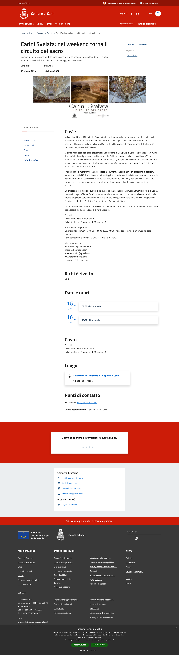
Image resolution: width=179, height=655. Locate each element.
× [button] (176, 628)
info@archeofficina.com (87, 402)
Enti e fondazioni (25, 571)
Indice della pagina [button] (31, 127)
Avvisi (128, 566)
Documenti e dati (25, 584)
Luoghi (129, 578)
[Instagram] (136, 13)
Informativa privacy (98, 604)
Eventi (49, 33)
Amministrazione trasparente (102, 599)
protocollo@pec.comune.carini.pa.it (33, 621)
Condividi (130, 44)
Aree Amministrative (26, 562)
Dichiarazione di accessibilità (102, 612)
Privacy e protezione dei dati (101, 617)
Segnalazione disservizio (64, 604)
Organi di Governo (25, 558)
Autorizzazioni (96, 579)
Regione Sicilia (24, 3)
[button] (89, 650)
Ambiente (94, 571)
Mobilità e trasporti (62, 586)
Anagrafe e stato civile (63, 558)
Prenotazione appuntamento (66, 599)
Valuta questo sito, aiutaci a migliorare (91, 521)
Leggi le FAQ (59, 608)
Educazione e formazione (100, 557)
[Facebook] (130, 13)
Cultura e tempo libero (63, 562)
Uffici (20, 566)
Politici (21, 575)
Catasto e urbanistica (62, 579)
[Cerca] (158, 13)
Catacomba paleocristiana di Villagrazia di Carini (96, 375)
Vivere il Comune (36, 33)
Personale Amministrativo (28, 579)
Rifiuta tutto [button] (99, 645)
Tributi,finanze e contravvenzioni (103, 566)
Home (23, 33)
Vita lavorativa (60, 566)
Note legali (94, 608)
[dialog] (89, 640)
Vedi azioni (143, 44)
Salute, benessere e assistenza (102, 575)
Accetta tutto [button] (80, 645)
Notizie (129, 558)
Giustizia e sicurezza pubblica (102, 562)
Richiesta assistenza (62, 612)
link (113, 640)
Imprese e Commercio (63, 571)
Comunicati (130, 562)
